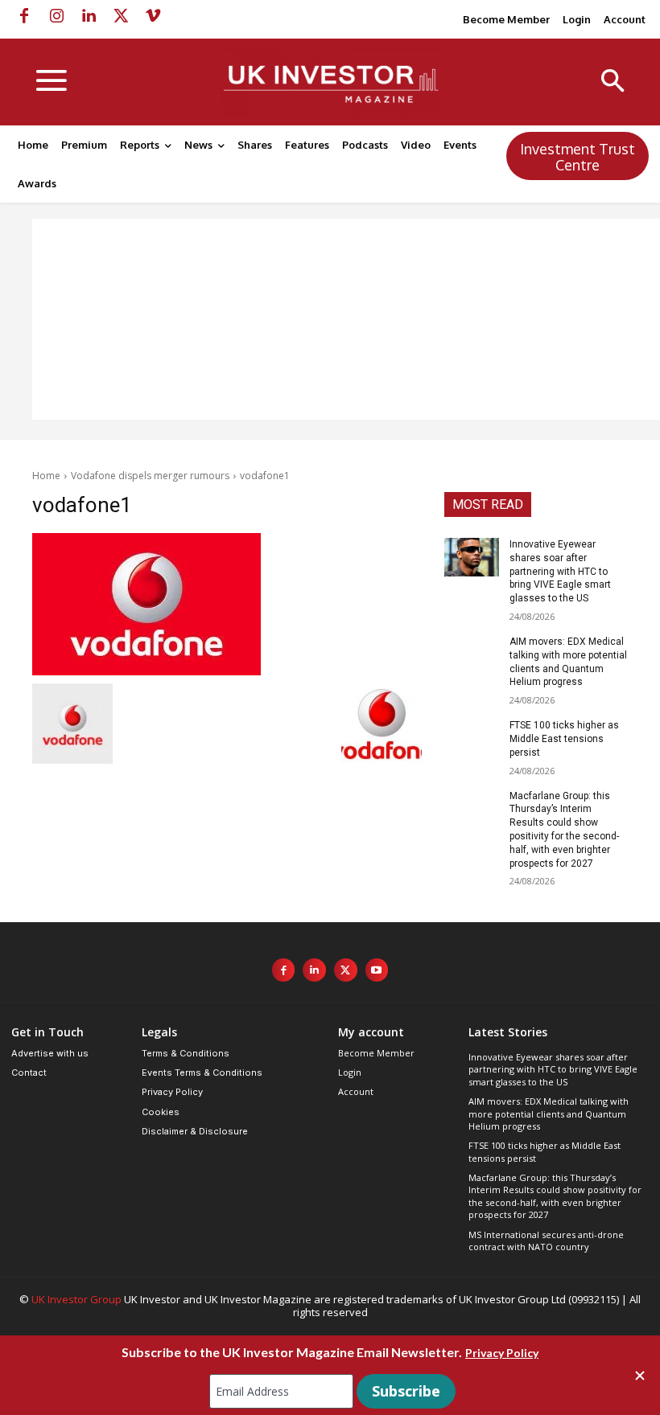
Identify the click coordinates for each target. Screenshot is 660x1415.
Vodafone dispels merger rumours (150, 475)
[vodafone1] (227, 604)
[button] (613, 82)
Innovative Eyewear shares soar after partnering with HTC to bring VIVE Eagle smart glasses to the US (560, 571)
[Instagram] (56, 16)
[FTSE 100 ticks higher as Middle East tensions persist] (471, 738)
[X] (121, 16)
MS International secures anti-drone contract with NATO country (546, 1240)
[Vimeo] (153, 16)
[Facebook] (24, 16)
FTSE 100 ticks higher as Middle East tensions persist (564, 739)
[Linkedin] (88, 16)
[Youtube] (377, 970)
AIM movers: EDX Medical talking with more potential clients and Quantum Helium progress (548, 1113)
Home (46, 475)
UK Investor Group (76, 1299)
